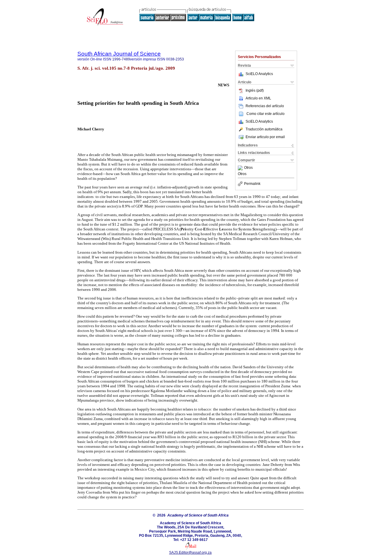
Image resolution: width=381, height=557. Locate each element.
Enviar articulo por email (265, 137)
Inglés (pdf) (255, 90)
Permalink (252, 184)
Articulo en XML (258, 98)
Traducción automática (264, 129)
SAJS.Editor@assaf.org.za (190, 552)
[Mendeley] (241, 168)
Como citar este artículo (265, 114)
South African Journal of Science (119, 54)
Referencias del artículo (265, 106)
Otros (248, 168)
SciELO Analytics (259, 74)
